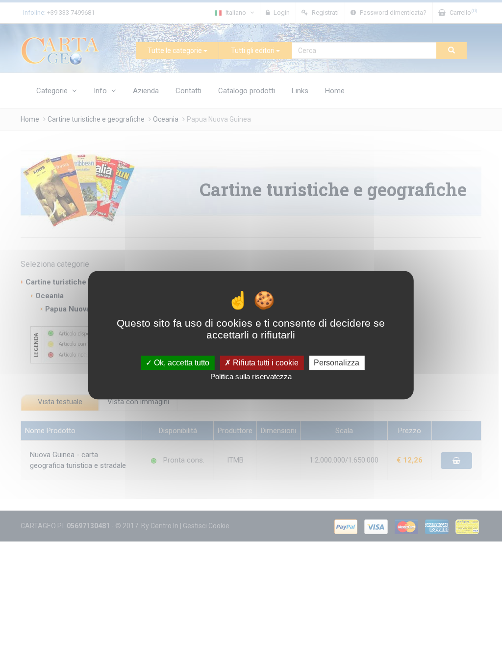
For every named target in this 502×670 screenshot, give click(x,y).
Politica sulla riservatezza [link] (251, 376)
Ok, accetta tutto (180, 363)
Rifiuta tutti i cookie (265, 363)
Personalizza (336, 363)
